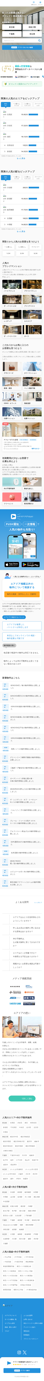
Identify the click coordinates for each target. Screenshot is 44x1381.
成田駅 (14, 1229)
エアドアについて (11, 1315)
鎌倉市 (36, 1141)
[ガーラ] (32, 329)
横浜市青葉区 (30, 1146)
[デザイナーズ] (11, 366)
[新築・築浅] (11, 381)
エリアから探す (10, 1323)
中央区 (21, 1127)
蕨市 (12, 1179)
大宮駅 (12, 1234)
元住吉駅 (18, 1215)
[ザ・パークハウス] (11, 329)
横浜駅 (23, 1206)
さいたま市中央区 (9, 1174)
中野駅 (5, 1197)
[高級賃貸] (32, 396)
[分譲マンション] (11, 411)
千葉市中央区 (15, 1155)
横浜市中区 (14, 1137)
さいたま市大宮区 (31, 1169)
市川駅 (27, 1220)
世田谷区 (33, 1123)
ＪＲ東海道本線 (31, 1290)
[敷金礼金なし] (32, 481)
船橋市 (31, 1155)
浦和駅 (19, 1234)
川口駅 (14, 1239)
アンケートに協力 (29, 1327)
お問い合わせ (28, 1319)
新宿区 (5, 1127)
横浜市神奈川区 (19, 1141)
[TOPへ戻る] (10, 3)
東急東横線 (30, 1262)
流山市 (27, 1160)
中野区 (5, 1132)
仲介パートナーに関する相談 (33, 1323)
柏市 (12, 1160)
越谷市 (5, 1179)
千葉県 (12, 34)
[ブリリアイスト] (32, 299)
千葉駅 (12, 1220)
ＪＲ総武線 (7, 1262)
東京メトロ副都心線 (24, 1266)
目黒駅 (35, 1192)
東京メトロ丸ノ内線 (25, 1271)
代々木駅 (28, 1197)
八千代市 (19, 1160)
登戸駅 (14, 1211)
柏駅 (21, 1225)
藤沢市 (29, 1141)
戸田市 (18, 1179)
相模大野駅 (32, 1211)
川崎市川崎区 (8, 1151)
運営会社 (26, 1331)
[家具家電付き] (32, 497)
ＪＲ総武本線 (18, 1262)
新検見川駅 (36, 1220)
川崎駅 (30, 1206)
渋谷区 (19, 1123)
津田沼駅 (6, 1229)
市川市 (24, 1155)
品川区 (28, 1127)
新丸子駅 (6, 1211)
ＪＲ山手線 (7, 1257)
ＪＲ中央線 (18, 1257)
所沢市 (35, 1174)
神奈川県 (32, 27)
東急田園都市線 (8, 1266)
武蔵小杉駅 (14, 1206)
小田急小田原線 (25, 1285)
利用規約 (26, 1335)
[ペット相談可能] (32, 381)
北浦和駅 (6, 1239)
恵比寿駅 (37, 1197)
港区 (26, 1123)
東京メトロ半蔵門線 (10, 1285)
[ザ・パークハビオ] (11, 299)
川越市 (20, 1174)
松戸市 (5, 1160)
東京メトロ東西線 (26, 1276)
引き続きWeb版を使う (22, 1376)
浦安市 (5, 1165)
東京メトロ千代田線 (10, 1280)
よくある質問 (28, 1315)
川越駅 (5, 1243)
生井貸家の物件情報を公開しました (24, 853)
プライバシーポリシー (31, 1339)
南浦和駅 (28, 1234)
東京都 (12, 27)
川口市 (28, 1174)
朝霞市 (25, 1179)
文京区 (36, 1127)
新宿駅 (19, 1192)
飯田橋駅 (28, 1192)
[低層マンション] (32, 411)
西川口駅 (22, 1239)
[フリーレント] (11, 497)
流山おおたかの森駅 (10, 1225)
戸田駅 (35, 1234)
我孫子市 (35, 1160)
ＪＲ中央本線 (28, 1257)
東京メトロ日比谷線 (10, 1276)
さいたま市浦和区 (16, 1169)
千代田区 (13, 1127)
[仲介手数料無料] (11, 481)
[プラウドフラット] (32, 284)
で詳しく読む (27, 1098)
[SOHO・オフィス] (11, 396)
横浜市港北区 (8, 1146)
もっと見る (21, 158)
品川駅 (12, 1197)
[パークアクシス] (11, 284)
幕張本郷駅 (30, 1225)
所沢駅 (36, 1239)
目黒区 (12, 1123)
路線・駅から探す (11, 1327)
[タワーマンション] (32, 366)
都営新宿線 (7, 1290)
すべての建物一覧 (11, 1319)
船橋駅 (21, 1229)
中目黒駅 (6, 1201)
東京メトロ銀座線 (9, 1271)
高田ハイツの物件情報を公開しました (25, 749)
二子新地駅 (28, 1215)
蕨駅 (29, 1239)
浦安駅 (19, 1220)
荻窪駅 (20, 1197)
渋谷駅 (12, 1192)
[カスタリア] (32, 314)
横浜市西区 (7, 1141)
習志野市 (13, 1165)
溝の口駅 (22, 1211)
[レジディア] (11, 314)
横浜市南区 (19, 1146)
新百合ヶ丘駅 (8, 1215)
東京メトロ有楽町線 (27, 1280)
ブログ (7, 1331)
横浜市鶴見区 (25, 1137)
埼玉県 (32, 34)
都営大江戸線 (18, 1290)
